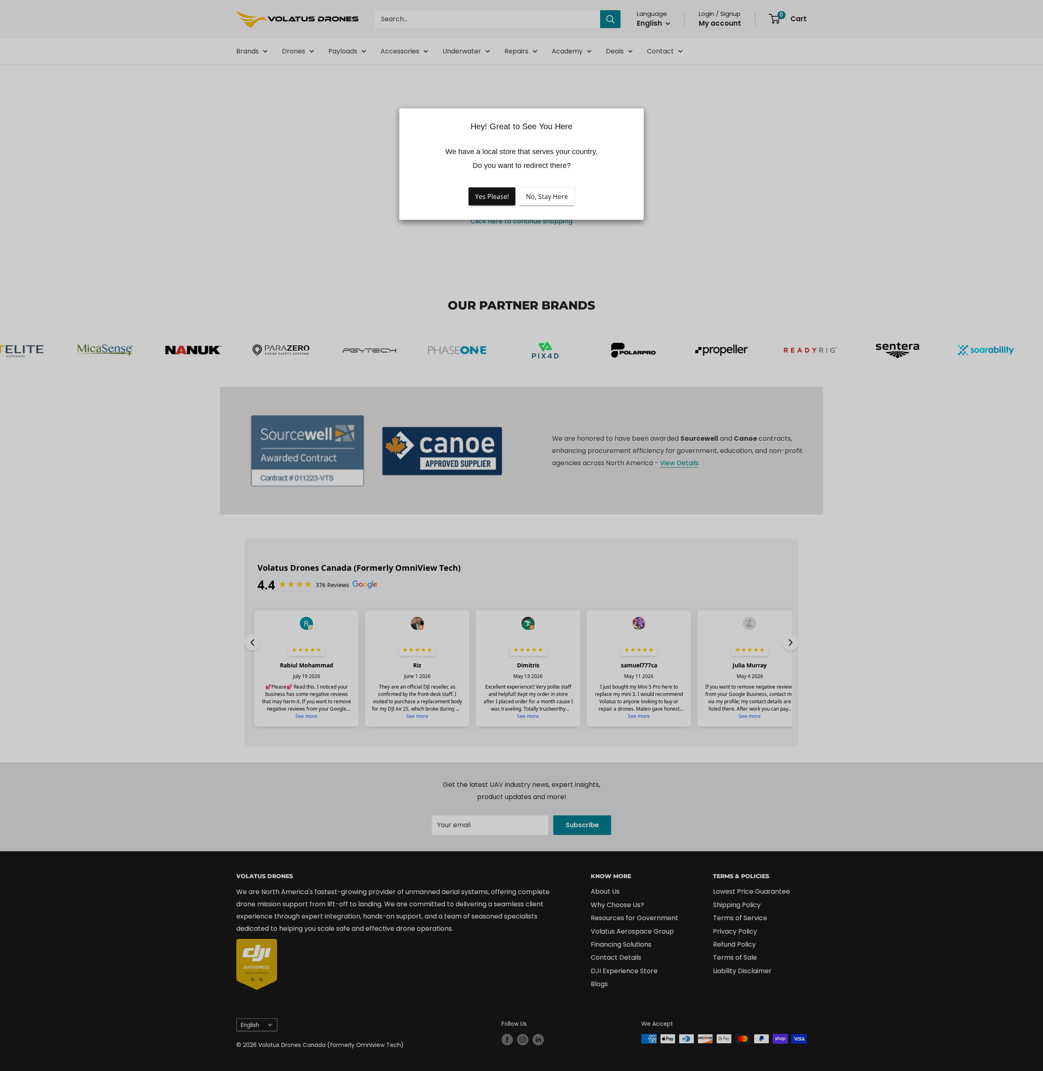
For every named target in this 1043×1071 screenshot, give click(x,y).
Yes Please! (492, 196)
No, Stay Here (547, 196)
